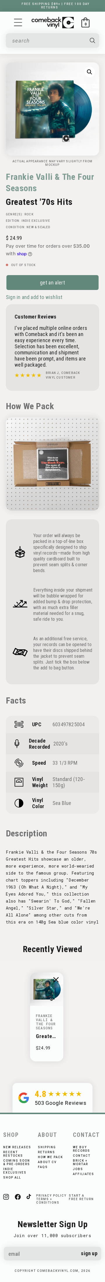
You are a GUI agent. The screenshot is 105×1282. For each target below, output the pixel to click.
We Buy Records (81, 1149)
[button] (18, 22)
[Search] (92, 40)
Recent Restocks (13, 1154)
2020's (60, 744)
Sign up (89, 1253)
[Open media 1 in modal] (89, 72)
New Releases (17, 1147)
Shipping (47, 1147)
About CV (47, 1162)
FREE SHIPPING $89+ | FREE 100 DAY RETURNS (56, 5)
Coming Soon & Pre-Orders (16, 1162)
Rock (29, 214)
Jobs (78, 1169)
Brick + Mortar (80, 1162)
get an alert (52, 282)
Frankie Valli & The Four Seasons (50, 182)
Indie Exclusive (36, 220)
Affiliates (83, 1174)
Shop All (12, 1177)
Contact (81, 1155)
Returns (46, 1152)
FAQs (43, 1167)
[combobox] (48, 41)
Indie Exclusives (15, 1170)
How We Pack (50, 1157)
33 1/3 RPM (64, 763)
